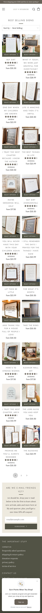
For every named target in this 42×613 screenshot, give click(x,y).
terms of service (9, 566)
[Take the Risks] (31, 309)
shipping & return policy (12, 554)
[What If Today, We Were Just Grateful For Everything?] (31, 43)
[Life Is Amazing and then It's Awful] (31, 91)
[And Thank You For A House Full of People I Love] (11, 309)
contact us (6, 547)
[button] (10, 62)
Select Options (10, 55)
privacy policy (8, 562)
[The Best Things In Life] (31, 136)
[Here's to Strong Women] (11, 351)
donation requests (10, 558)
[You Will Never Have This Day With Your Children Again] (11, 225)
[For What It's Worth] (31, 273)
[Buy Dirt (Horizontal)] (31, 183)
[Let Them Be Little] (11, 273)
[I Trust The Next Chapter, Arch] (11, 393)
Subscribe (20, 526)
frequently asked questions (13, 550)
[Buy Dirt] (11, 43)
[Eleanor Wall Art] (31, 351)
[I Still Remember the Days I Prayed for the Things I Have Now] (31, 225)
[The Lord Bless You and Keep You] (31, 393)
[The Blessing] (31, 434)
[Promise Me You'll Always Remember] (11, 434)
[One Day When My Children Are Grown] (11, 91)
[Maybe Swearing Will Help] (11, 183)
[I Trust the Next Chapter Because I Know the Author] (11, 136)
